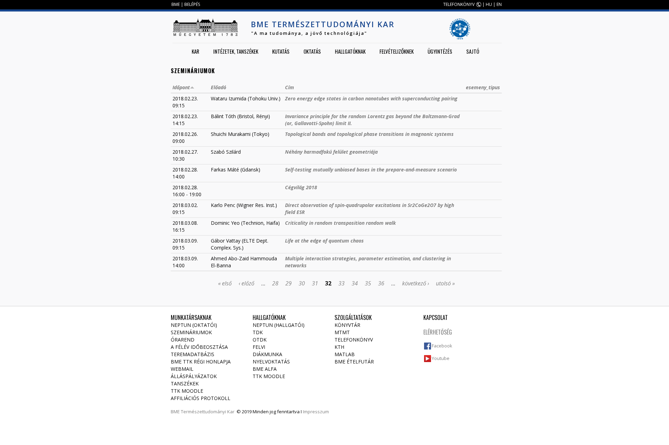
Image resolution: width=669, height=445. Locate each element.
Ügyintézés (440, 51)
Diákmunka (267, 354)
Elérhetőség (437, 332)
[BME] (205, 27)
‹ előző (246, 283)
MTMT (342, 332)
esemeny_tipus (483, 87)
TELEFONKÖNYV (459, 4)
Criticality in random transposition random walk (340, 223)
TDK (258, 332)
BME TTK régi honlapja (201, 361)
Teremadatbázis (192, 354)
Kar (195, 51)
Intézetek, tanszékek (235, 51)
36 (381, 283)
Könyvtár (347, 325)
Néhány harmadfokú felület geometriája (331, 151)
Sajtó (472, 51)
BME (175, 4)
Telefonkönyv (353, 339)
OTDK (260, 339)
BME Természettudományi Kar (322, 24)
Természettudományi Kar (207, 411)
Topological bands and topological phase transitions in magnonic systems (369, 134)
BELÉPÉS (192, 4)
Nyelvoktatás (271, 361)
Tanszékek (185, 383)
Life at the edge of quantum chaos (324, 240)
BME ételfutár (354, 361)
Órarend (182, 339)
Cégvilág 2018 (301, 187)
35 (368, 283)
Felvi (259, 347)
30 (302, 283)
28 (275, 283)
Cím (289, 87)
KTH (339, 347)
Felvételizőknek (396, 51)
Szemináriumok (191, 332)
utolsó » (445, 283)
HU (489, 4)
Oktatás (312, 51)
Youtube (440, 358)
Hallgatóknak (350, 51)
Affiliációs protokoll (200, 398)
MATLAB (344, 354)
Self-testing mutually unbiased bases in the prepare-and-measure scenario (371, 169)
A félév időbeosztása (199, 347)
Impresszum (316, 411)
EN (499, 4)
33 (341, 283)
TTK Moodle (187, 391)
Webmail (182, 369)
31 (315, 283)
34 (355, 283)
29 (288, 283)
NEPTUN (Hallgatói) (279, 325)
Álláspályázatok (194, 376)
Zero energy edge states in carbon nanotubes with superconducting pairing (371, 98)
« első (225, 283)
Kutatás (281, 51)
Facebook (442, 346)
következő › (415, 283)
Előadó (218, 87)
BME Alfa (265, 369)
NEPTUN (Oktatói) (194, 325)
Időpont (181, 87)
